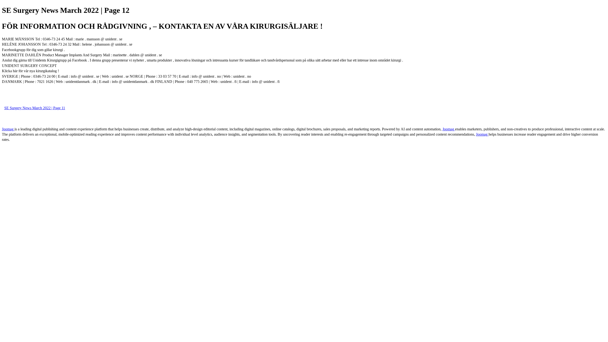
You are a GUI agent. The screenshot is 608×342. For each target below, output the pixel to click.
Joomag (8, 129)
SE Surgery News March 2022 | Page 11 (34, 108)
